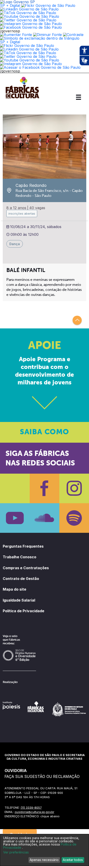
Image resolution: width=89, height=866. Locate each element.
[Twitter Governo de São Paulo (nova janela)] (28, 20)
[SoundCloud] (44, 518)
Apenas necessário (44, 860)
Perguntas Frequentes (23, 546)
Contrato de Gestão (21, 578)
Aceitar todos (73, 860)
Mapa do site (14, 589)
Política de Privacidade (23, 611)
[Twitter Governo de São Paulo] (28, 56)
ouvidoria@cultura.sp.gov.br (34, 812)
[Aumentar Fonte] (16, 34)
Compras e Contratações (26, 568)
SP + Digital (10, 5)
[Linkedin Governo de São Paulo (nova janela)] (29, 9)
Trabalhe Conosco (19, 557)
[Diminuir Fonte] (47, 34)
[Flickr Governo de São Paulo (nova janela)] (48, 5)
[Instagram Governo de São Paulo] (31, 23)
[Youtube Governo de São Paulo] (29, 60)
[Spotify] (74, 518)
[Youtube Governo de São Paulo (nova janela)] (29, 16)
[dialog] (44, 850)
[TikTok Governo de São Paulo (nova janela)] (28, 12)
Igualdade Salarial (19, 600)
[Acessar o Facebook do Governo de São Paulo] (40, 67)
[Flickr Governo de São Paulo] (27, 45)
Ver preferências (16, 852)
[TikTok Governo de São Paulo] (28, 53)
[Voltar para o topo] (77, 320)
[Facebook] (44, 488)
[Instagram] (74, 488)
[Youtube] (15, 518)
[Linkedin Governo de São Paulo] (29, 49)
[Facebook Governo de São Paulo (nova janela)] (31, 27)
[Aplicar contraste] (73, 34)
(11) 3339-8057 (31, 807)
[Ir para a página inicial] (22, 98)
